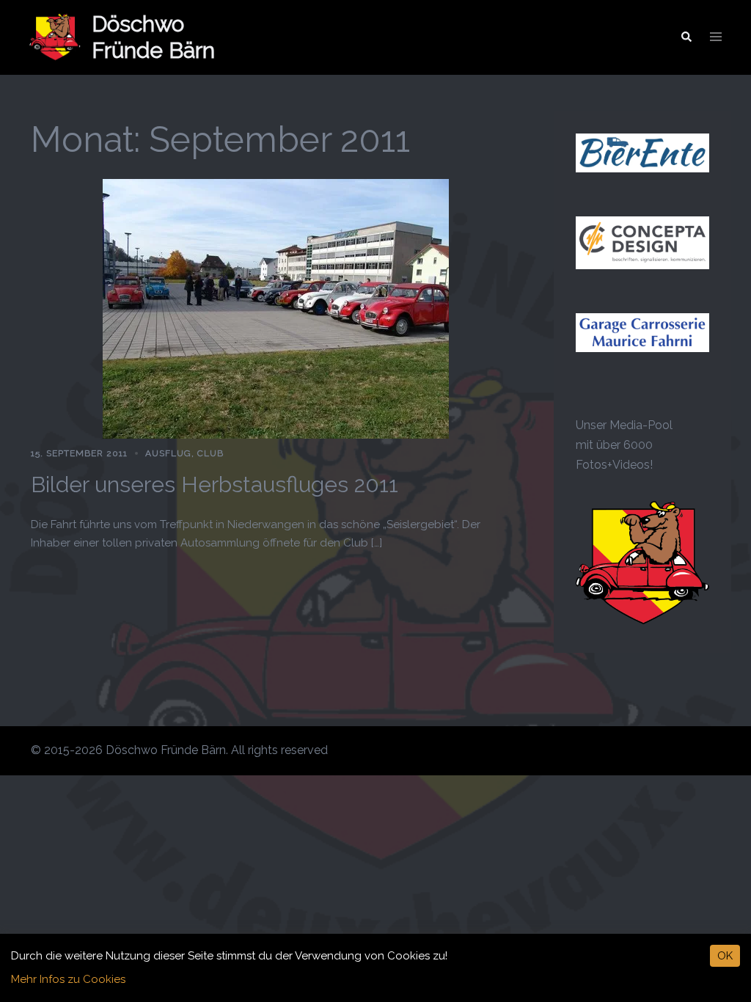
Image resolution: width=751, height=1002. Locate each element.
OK (725, 955)
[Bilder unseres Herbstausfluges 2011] (276, 308)
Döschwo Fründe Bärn (153, 37)
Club (210, 453)
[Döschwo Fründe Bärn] (55, 37)
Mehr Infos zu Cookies (68, 979)
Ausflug (168, 453)
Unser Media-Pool (624, 425)
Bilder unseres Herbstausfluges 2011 (214, 484)
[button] (686, 37)
